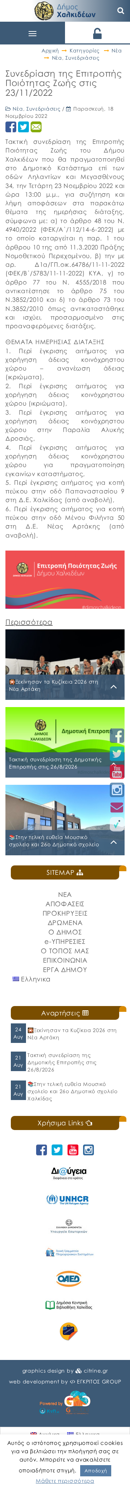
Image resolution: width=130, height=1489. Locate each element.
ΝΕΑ (65, 894)
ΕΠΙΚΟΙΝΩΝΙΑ (65, 960)
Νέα (117, 50)
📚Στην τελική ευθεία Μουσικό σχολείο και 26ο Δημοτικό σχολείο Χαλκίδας (72, 1091)
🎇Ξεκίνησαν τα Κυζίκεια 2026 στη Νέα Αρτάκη (72, 1033)
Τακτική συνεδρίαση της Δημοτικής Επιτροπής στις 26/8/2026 (62, 1062)
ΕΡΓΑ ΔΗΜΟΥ (65, 970)
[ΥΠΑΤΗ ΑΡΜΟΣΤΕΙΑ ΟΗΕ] (68, 1199)
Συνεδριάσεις (82, 58)
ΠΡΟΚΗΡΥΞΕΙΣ (65, 913)
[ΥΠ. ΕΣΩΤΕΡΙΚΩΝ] (68, 1226)
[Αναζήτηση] (121, 11)
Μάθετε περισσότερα (65, 1480)
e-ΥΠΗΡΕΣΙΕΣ (65, 941)
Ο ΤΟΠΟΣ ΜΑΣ (65, 951)
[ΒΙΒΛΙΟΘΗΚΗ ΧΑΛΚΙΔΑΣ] (68, 1305)
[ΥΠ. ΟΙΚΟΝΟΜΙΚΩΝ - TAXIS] (68, 1252)
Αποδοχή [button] (95, 1470)
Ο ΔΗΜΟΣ (65, 932)
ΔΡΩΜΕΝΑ (65, 923)
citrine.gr (96, 1371)
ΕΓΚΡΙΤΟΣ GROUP (99, 1381)
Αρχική (50, 50)
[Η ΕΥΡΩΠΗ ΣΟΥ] (68, 1331)
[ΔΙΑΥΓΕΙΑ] (68, 1173)
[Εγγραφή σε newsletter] (117, 807)
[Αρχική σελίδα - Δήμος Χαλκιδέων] (65, 10)
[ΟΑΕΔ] (68, 1278)
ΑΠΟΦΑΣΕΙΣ (65, 904)
